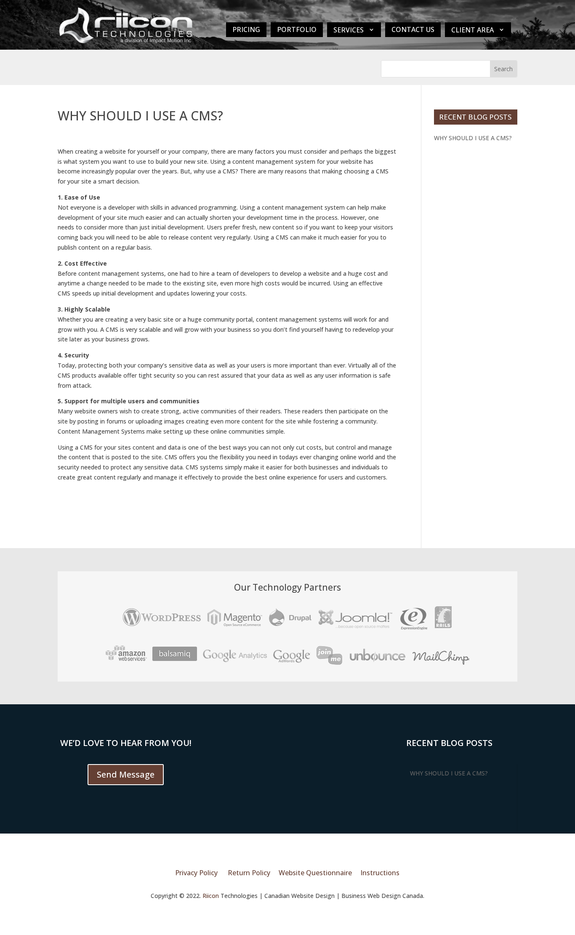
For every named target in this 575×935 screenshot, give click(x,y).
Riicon (210, 896)
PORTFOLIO (297, 29)
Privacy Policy (196, 872)
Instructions (379, 872)
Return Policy (249, 872)
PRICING (246, 29)
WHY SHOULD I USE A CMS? (473, 138)
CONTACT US (412, 29)
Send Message (125, 774)
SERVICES (348, 30)
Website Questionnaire (315, 872)
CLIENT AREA (472, 30)
